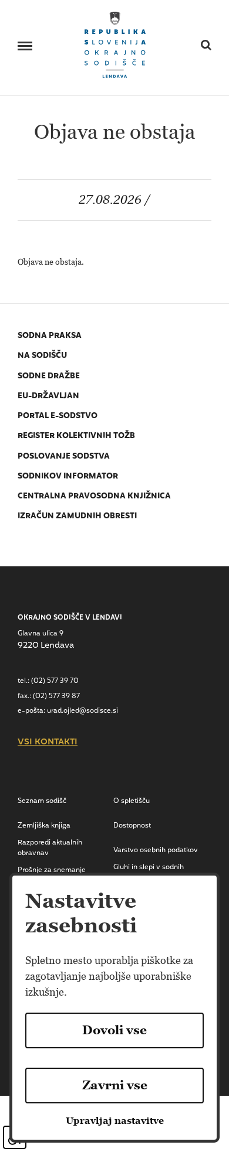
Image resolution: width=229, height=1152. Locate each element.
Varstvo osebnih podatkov (155, 850)
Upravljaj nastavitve (115, 1120)
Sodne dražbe (49, 376)
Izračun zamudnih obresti (77, 516)
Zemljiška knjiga (44, 826)
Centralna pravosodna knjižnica (94, 496)
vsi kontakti (48, 742)
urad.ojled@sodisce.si (82, 711)
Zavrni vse (114, 1085)
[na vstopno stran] (115, 44)
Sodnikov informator (68, 476)
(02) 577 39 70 (55, 681)
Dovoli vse (114, 1030)
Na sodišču (42, 355)
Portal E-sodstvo (57, 416)
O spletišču (131, 801)
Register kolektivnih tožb (76, 436)
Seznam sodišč (42, 801)
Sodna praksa (50, 335)
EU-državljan (48, 396)
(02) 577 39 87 (56, 696)
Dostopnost (132, 826)
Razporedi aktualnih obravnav (50, 848)
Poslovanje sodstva (64, 456)
